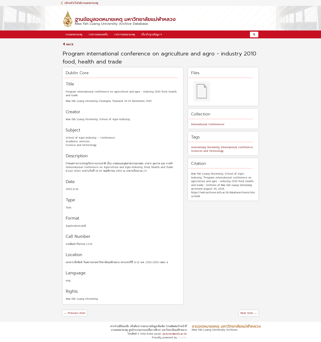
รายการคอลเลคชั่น (98, 34)
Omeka (182, 337)
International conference (237, 147)
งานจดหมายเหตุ (73, 34)
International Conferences (207, 124)
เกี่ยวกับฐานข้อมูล (150, 34)
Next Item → (248, 313)
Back (69, 44)
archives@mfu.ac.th (174, 334)
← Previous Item (74, 313)
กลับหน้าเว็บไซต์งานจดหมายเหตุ (81, 3)
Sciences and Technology (207, 151)
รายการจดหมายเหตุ (124, 34)
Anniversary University (205, 147)
